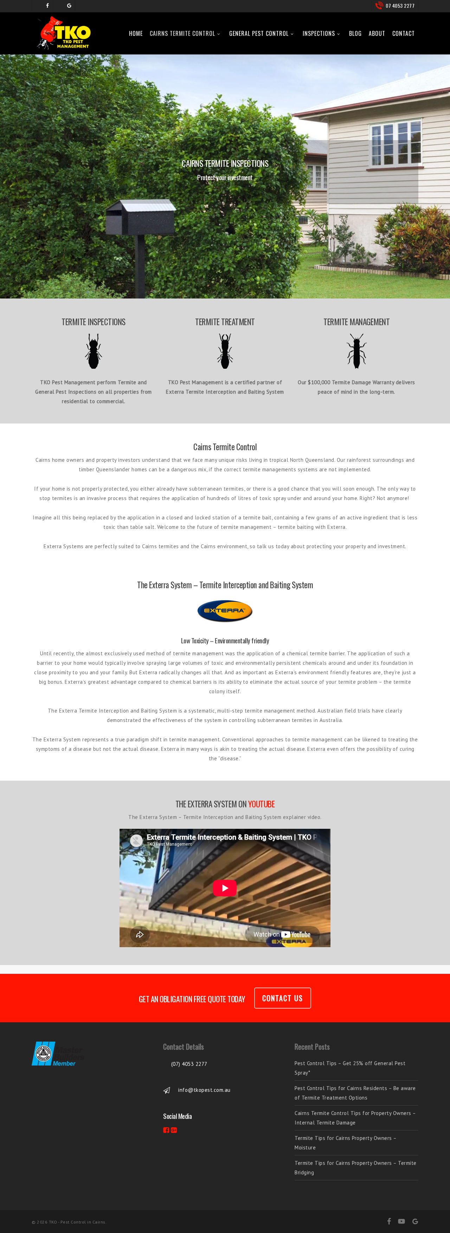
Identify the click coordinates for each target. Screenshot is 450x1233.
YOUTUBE (261, 804)
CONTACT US (282, 998)
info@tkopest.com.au (204, 1090)
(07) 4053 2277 (189, 1064)
